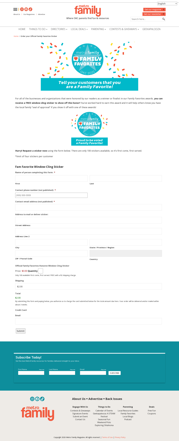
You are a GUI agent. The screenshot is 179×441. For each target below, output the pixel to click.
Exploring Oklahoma (104, 425)
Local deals (78, 29)
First (17, 183)
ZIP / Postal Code (23, 258)
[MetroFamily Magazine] (87, 11)
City (17, 247)
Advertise (41, 14)
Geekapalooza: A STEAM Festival (104, 415)
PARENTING (98, 29)
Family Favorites (128, 413)
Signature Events (80, 413)
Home (22, 29)
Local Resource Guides (128, 410)
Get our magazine (153, 9)
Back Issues (113, 399)
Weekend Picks (104, 422)
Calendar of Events (104, 410)
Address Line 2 (22, 236)
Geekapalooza (151, 29)
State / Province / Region (102, 247)
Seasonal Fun (104, 419)
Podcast (128, 419)
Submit (20, 330)
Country (94, 259)
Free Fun (152, 410)
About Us (16, 14)
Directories (58, 29)
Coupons (152, 413)
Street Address (22, 225)
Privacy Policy (120, 437)
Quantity (33, 270)
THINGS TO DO (37, 29)
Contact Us (80, 419)
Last (92, 183)
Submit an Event (80, 416)
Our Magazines (29, 14)
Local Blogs (128, 416)
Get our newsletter (153, 14)
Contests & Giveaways (123, 29)
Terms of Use (107, 437)
